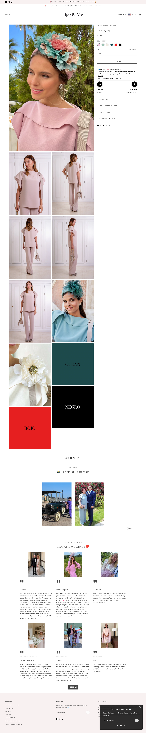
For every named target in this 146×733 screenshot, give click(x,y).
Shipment (8, 711)
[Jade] (103, 45)
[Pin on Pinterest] (103, 125)
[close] (140, 707)
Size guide (8, 701)
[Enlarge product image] (51, 88)
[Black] (120, 45)
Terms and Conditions (12, 721)
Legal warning (10, 717)
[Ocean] (111, 45)
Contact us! (118, 78)
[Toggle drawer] (6, 14)
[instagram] (9, 2)
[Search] (10, 14)
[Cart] (140, 14)
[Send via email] (106, 125)
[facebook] (6, 2)
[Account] (135, 14)
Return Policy (9, 708)
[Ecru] (107, 45)
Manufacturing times (12, 705)
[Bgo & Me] (73, 14)
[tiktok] (12, 2)
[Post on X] (101, 125)
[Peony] (98, 45)
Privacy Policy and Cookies (14, 724)
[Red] (116, 45)
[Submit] (137, 720)
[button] (109, 125)
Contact (8, 714)
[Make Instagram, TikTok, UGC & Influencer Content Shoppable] (130, 528)
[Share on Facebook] (98, 125)
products (105, 25)
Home (99, 25)
